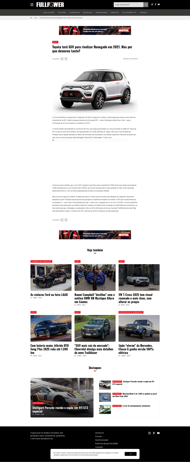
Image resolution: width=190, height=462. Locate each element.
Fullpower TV (129, 12)
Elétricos (75, 12)
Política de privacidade (106, 443)
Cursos (143, 12)
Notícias (87, 12)
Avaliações (49, 12)
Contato (99, 447)
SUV (36, 18)
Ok (130, 454)
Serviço (115, 12)
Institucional (101, 440)
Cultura (62, 12)
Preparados (102, 12)
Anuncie (99, 433)
